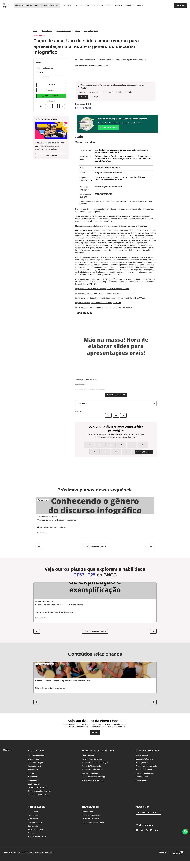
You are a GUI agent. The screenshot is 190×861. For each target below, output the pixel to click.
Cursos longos (141, 780)
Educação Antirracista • (145, 759)
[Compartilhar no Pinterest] (62, 106)
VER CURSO (51, 155)
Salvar (52, 85)
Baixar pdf (52, 90)
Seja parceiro (33, 826)
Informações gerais (45, 68)
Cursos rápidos (142, 777)
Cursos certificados (113, 5)
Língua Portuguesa (91, 31)
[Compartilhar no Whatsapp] (47, 106)
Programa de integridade (91, 815)
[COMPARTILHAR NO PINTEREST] (123, 415)
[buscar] (57, 5)
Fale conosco (33, 815)
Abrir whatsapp (108, 127)
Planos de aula (47, 31)
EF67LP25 (79, 108)
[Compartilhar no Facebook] (55, 106)
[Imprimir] (40, 106)
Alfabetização (33, 770)
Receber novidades (148, 812)
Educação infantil (34, 766)
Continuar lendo (116, 395)
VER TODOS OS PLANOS (95, 631)
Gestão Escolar (34, 784)
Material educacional (90, 773)
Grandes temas (34, 759)
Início (35, 31)
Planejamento (33, 780)
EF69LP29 (44, 533)
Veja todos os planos (113, 60)
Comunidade (130, 5)
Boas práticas (69, 5)
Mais (139, 5)
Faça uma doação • (35, 829)
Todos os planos (88, 755)
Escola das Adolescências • (38, 787)
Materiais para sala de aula (90, 5)
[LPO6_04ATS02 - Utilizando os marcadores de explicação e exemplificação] (95, 590)
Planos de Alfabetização (91, 766)
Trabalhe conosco (35, 822)
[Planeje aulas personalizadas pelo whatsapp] (185, 832)
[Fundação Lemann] (178, 852)
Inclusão (31, 773)
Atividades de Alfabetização (92, 780)
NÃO (96, 97)
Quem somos (33, 819)
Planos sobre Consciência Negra (95, 763)
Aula (40, 72)
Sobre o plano (43, 77)
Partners (31, 833)
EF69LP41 (89, 108)
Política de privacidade (91, 819)
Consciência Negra (35, 763)
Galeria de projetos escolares (39, 791)
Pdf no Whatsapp (52, 96)
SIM (84, 97)
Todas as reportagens (36, 755)
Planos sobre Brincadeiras (92, 770)
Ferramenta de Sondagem (92, 759)
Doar (95, 732)
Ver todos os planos (95, 546)
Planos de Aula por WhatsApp (94, 777)
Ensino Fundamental (64, 31)
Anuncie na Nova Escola (37, 837)
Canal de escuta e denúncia (93, 822)
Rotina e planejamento (145, 773)
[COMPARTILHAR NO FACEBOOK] (116, 415)
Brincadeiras (33, 777)
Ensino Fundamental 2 (145, 770)
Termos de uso (87, 812)
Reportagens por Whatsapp (38, 794)
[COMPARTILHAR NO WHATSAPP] (108, 415)
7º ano (77, 31)
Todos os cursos (142, 755)
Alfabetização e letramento (146, 766)
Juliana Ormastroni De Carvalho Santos (93, 65)
